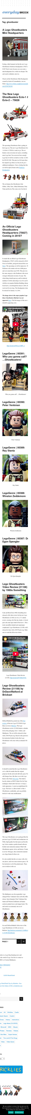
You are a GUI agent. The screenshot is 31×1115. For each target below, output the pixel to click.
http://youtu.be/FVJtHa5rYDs (18, 678)
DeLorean (15, 779)
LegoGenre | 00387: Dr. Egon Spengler (15, 540)
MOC (9, 1027)
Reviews (9, 1031)
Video (3, 1042)
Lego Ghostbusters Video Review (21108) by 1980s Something (14, 587)
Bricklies (10, 1012)
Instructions (15, 1020)
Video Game (10, 1042)
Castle (17, 1012)
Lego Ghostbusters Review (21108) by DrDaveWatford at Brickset (13, 690)
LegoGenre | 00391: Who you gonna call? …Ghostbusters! (14, 356)
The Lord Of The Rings (10, 1038)
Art (5, 1012)
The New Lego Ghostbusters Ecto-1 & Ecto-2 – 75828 (15, 97)
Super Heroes (12, 1034)
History (8, 1020)
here (4, 266)
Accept (11, 1112)
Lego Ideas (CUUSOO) (10, 1023)
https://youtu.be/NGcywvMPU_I (16, 346)
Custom (12, 1016)
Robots (16, 1031)
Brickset (14, 726)
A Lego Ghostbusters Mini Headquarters (14, 31)
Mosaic (15, 1027)
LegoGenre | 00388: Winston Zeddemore (14, 494)
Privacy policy (19, 1112)
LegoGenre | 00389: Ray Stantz (13, 449)
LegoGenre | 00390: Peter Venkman (13, 403)
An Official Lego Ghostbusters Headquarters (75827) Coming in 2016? (14, 231)
